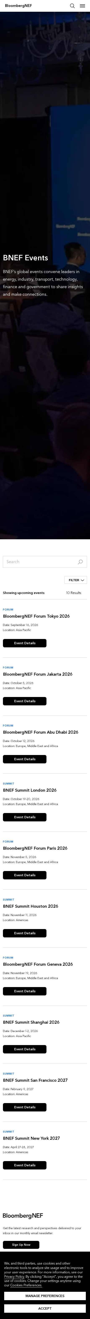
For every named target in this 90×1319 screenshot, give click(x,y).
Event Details (24, 643)
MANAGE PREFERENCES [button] (45, 1296)
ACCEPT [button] (45, 1308)
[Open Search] (72, 5)
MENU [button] (82, 5)
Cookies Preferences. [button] (26, 1285)
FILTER (74, 580)
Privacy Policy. (14, 1276)
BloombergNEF (18, 5)
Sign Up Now (21, 1245)
